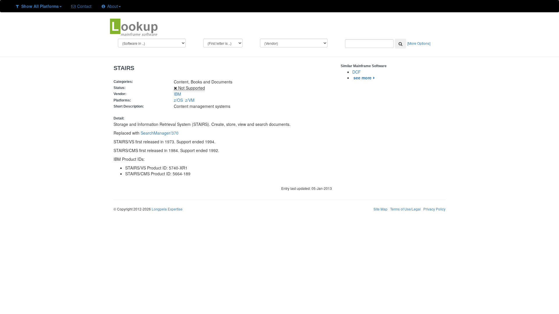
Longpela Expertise (167, 208)
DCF (356, 72)
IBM (177, 94)
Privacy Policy (434, 208)
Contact (83, 6)
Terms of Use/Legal (405, 208)
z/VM (191, 100)
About (112, 6)
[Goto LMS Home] (133, 26)
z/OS (179, 100)
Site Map (381, 208)
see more (362, 78)
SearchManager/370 (159, 133)
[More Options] (418, 43)
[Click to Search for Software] (400, 44)
